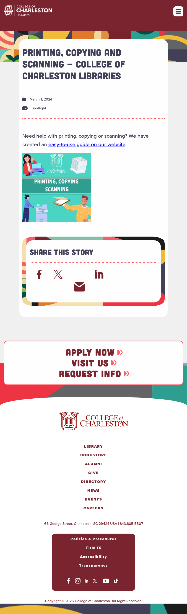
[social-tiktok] (116, 581)
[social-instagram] (78, 581)
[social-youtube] (106, 581)
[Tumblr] (139, 274)
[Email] (79, 287)
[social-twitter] (95, 581)
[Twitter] (59, 274)
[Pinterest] (39, 287)
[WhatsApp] (119, 274)
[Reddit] (79, 274)
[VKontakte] (59, 287)
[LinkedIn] (99, 274)
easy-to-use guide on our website (86, 144)
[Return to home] (38, 11)
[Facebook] (39, 274)
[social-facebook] (68, 581)
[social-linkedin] (86, 581)
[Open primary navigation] (178, 11)
